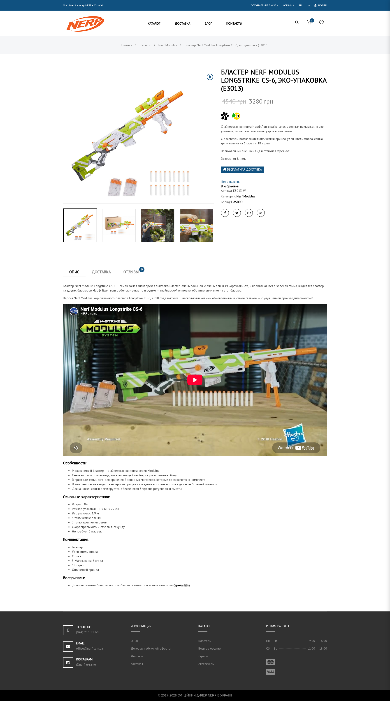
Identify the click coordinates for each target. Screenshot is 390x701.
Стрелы (203, 656)
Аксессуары (206, 664)
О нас (134, 641)
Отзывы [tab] (133, 270)
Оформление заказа (264, 5)
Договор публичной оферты (151, 648)
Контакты (137, 664)
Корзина (288, 5)
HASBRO (237, 202)
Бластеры (204, 641)
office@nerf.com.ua (89, 648)
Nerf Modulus (246, 196)
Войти (322, 5)
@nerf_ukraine (86, 664)
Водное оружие (209, 648)
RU (300, 5)
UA (308, 5)
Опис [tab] (74, 271)
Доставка (137, 656)
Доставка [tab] (101, 271)
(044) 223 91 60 (87, 632)
